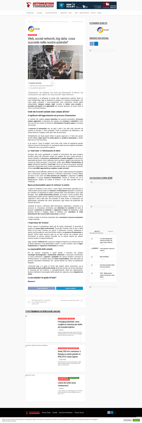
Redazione (61, 329)
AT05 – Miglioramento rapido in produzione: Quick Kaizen (107, 275)
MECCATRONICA (104, 257)
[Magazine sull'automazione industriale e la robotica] (40, 5)
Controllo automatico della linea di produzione (107, 266)
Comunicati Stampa (73, 377)
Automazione (30, 13)
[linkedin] (96, 44)
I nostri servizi (79, 413)
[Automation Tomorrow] (32, 413)
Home (29, 21)
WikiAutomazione (84, 13)
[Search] (115, 13)
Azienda (99, 13)
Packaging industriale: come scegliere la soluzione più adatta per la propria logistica (70, 324)
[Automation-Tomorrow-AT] (103, 216)
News (76, 13)
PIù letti (97, 231)
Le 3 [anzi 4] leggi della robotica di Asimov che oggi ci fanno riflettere (106, 240)
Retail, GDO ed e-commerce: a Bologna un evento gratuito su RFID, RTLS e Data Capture (69, 354)
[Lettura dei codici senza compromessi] (30, 375)
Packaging (71, 318)
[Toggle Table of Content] (51, 83)
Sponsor (93, 13)
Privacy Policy (46, 413)
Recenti (110, 231)
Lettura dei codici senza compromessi (67, 384)
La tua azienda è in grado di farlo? (38, 88)
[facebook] (91, 44)
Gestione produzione (51, 13)
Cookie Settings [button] (127, 420)
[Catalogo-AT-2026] (103, 191)
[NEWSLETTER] (115, 412)
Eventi (70, 13)
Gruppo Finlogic (62, 359)
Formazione (63, 13)
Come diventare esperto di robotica (107, 249)
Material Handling (73, 348)
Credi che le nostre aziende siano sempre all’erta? (41, 85)
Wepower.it (31, 281)
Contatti (54, 413)
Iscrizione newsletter (66, 413)
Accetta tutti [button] (136, 420)
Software (39, 13)
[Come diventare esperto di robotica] (95, 248)
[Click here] (103, 29)
